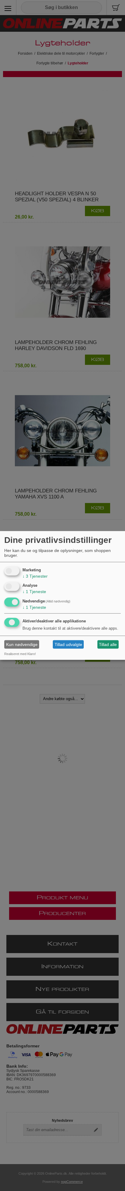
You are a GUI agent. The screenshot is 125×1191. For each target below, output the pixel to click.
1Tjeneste (34, 591)
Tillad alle (108, 644)
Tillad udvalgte (68, 644)
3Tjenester (35, 575)
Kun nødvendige (22, 644)
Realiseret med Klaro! (20, 654)
